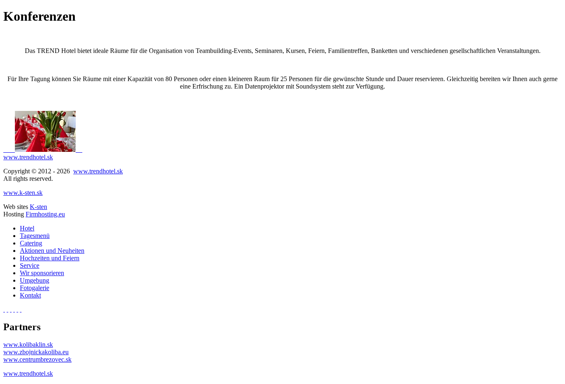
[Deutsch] (11, 309)
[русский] (14, 309)
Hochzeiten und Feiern (49, 258)
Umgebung (34, 280)
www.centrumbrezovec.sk (37, 359)
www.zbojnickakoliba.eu (36, 351)
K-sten (38, 206)
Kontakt (30, 295)
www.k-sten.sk (23, 192)
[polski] (17, 309)
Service (29, 265)
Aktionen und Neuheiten (52, 250)
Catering (31, 243)
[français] (21, 309)
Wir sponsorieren (42, 272)
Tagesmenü (35, 235)
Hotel (27, 228)
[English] (7, 309)
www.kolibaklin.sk (28, 344)
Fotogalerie (34, 287)
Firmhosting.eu (45, 214)
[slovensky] (4, 309)
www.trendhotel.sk (28, 157)
